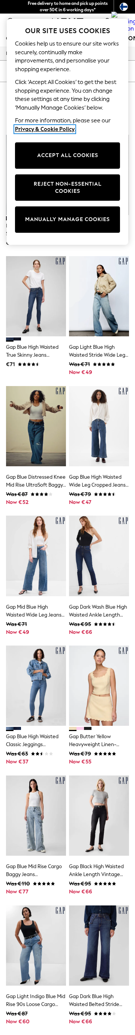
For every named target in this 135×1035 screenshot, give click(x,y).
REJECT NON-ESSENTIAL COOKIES (68, 188)
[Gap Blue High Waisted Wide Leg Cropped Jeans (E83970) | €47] (99, 426)
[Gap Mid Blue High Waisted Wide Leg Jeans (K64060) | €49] (36, 556)
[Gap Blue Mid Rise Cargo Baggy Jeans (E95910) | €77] (36, 815)
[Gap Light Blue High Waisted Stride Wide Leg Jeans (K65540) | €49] (99, 296)
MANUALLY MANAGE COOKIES (67, 219)
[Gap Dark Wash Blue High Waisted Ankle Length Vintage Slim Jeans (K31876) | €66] (99, 556)
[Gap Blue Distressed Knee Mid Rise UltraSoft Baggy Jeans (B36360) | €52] (36, 426)
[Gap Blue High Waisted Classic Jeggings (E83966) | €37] (36, 686)
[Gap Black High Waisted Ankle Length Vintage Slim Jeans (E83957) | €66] (99, 815)
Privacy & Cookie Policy (45, 129)
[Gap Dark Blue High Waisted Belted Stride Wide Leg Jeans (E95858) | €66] (99, 945)
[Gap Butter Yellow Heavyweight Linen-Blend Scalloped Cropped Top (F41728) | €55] (99, 686)
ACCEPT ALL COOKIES (67, 155)
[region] (67, 132)
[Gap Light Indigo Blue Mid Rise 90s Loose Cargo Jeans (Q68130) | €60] (36, 945)
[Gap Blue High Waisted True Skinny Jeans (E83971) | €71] (36, 296)
